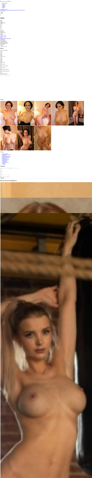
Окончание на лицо (5, 159)
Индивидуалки (4, 3)
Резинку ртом (4, 161)
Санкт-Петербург (3, 10)
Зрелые (3, 7)
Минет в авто (4, 158)
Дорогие (3, 5)
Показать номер (3, 22)
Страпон (3, 163)
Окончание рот (4, 160)
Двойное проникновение (6, 154)
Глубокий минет (5, 153)
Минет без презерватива (6, 156)
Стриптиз (3, 164)
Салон (3, 4)
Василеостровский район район (11, 10)
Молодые (3, 6)
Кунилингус (4, 155)
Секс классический (5, 162)
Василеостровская (20, 10)
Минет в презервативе (6, 157)
